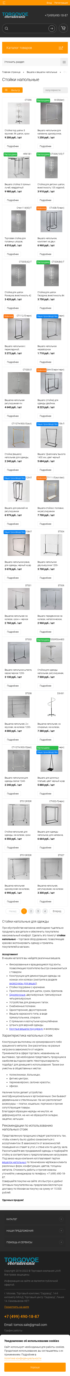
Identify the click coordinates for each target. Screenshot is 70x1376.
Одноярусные (17, 994)
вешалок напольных (14, 1162)
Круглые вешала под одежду (26, 1028)
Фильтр (15, 90)
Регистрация (61, 2)
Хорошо (35, 1367)
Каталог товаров (19, 48)
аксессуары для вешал (22, 983)
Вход (49, 2)
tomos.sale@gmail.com (30, 1325)
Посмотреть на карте (16, 1306)
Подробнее (13, 146)
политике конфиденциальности (22, 1358)
